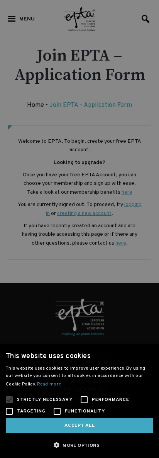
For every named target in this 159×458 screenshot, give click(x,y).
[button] (79, 445)
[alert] (79, 229)
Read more (49, 384)
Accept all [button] (79, 426)
